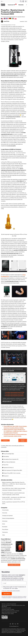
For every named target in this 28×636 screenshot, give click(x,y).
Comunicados (5, 510)
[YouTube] (18, 624)
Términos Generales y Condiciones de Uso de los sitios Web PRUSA (13, 606)
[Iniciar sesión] (23, 1)
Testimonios (5, 532)
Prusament (5, 475)
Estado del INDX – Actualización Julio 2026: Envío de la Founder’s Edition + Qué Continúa (13, 498)
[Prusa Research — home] (3, 5)
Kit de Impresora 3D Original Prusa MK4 (12, 470)
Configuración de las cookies (8, 613)
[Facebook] (10, 624)
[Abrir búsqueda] (21, 1)
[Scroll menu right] (26, 5)
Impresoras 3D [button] (12, 4)
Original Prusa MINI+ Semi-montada (11, 473)
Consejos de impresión (7, 515)
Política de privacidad (6, 607)
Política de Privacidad (7, 597)
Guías (3, 523)
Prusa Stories (5, 529)
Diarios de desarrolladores (8, 518)
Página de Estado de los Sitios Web (9, 612)
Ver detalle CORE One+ (14, 564)
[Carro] (25, 1)
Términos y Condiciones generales (9, 603)
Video (3, 535)
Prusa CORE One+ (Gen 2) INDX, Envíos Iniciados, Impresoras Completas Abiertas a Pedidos (13, 489)
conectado (13, 445)
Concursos (4, 512)
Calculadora (6, 456)
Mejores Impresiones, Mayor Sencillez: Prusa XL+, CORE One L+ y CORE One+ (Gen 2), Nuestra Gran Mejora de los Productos (15, 431)
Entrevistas (4, 521)
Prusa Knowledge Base (8, 453)
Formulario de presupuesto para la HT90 (14, 392)
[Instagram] (13, 624)
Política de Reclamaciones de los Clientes (10, 610)
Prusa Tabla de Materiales (9, 462)
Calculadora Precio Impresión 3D (10, 459)
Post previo (5, 440)
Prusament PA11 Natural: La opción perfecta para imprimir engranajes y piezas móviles (13, 493)
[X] (15, 624)
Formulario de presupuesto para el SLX (14, 395)
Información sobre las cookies (8, 609)
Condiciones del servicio (17, 597)
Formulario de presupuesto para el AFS (14, 394)
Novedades (4, 526)
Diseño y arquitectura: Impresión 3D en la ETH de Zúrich (13, 502)
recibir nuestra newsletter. (15, 590)
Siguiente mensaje (22, 440)
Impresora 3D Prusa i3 (8, 467)
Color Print (5, 464)
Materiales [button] (21, 4)
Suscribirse (7, 593)
